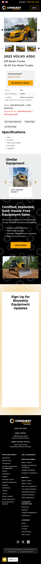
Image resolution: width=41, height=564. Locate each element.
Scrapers (5, 485)
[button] (20, 82)
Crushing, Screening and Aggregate (9, 467)
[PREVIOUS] (2, 30)
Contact (22, 2)
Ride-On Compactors (29, 486)
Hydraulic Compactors (29, 473)
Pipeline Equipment (9, 482)
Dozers (4, 471)
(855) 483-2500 (33, 2)
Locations (25, 526)
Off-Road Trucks (14, 61)
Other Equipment (8, 499)
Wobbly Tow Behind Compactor (28, 466)
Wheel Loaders (7, 496)
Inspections (25, 515)
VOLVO (19, 56)
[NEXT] (39, 30)
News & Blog (26, 532)
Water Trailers (26, 462)
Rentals (25, 477)
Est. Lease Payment (13, 122)
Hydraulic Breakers (28, 470)
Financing (25, 507)
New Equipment (28, 459)
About (23, 523)
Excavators (6, 474)
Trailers (4, 491)
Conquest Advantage (26, 503)
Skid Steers (6, 488)
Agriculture (6, 458)
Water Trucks (26, 483)
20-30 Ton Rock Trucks (18, 65)
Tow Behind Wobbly (28, 489)
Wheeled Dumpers (28, 492)
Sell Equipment (28, 455)
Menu (34, 8)
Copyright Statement (26, 551)
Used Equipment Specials (8, 503)
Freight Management (29, 512)
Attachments (6, 461)
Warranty (24, 510)
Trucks (4, 493)
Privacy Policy (12, 551)
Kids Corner (25, 534)
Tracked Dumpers (27, 495)
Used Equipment (9, 455)
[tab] (29, 121)
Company (25, 520)
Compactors (6, 463)
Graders (5, 477)
